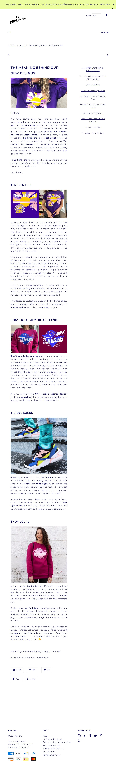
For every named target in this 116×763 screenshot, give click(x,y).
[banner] (18, 19)
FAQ (45, 736)
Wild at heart (37, 304)
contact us (54, 611)
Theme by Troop (16, 741)
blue (39, 509)
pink (32, 397)
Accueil (12, 45)
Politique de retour (52, 739)
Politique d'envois (52, 745)
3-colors (56, 509)
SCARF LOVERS (93, 85)
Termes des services (53, 748)
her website (28, 589)
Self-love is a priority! (93, 113)
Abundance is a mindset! (93, 133)
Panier (104, 32)
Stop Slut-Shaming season (93, 91)
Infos (22, 45)
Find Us (35, 598)
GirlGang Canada (93, 127)
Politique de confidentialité (57, 742)
